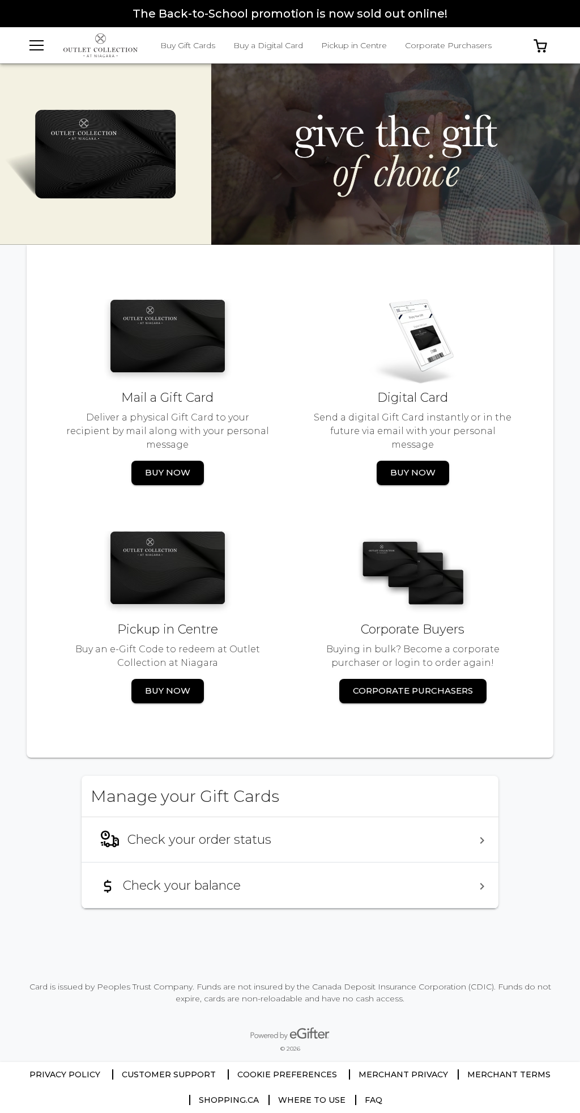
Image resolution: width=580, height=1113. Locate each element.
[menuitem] (290, 840)
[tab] (187, 45)
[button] (540, 45)
